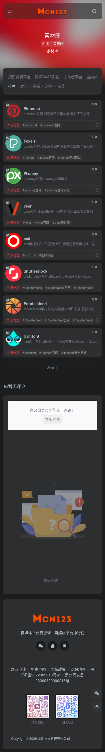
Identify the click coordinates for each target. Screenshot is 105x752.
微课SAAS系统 (47, 76)
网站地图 (78, 669)
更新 (36, 86)
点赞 (61, 86)
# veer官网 (42, 222)
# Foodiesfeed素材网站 (88, 320)
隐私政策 (58, 669)
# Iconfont (29, 352)
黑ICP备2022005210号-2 (57, 671)
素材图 (14, 125)
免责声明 (38, 669)
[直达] (97, 125)
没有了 (52, 367)
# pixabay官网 (32, 190)
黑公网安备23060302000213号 (60, 677)
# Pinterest (30, 125)
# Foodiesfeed (32, 320)
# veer (27, 222)
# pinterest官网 (50, 125)
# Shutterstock (32, 287)
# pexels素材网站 (69, 157)
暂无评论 (16, 386)
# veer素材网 (61, 222)
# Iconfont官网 (48, 352)
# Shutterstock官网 (58, 287)
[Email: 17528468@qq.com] (64, 646)
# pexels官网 (46, 157)
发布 (24, 86)
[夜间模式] (97, 706)
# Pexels (28, 157)
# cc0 (26, 255)
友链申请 (18, 669)
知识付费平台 (19, 76)
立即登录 (52, 419)
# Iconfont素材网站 (74, 352)
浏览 (48, 86)
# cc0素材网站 (43, 255)
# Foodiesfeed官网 (57, 320)
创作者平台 (73, 76)
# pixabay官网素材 (57, 190)
